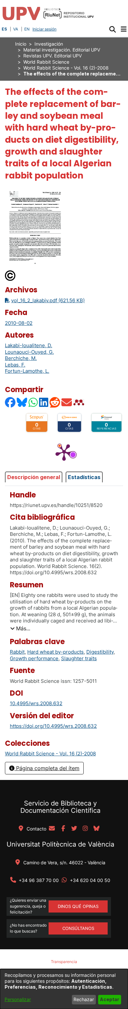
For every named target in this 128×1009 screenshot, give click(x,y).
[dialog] (64, 989)
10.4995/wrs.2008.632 (36, 703)
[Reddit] (55, 402)
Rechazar (84, 999)
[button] (112, 29)
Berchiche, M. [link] (21, 358)
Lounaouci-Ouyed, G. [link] (29, 352)
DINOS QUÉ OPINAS (78, 906)
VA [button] (15, 29)
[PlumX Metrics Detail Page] (64, 452)
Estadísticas (84, 477)
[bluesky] (96, 828)
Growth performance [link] (34, 658)
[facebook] (63, 828)
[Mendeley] (79, 402)
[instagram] (85, 828)
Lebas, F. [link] (15, 365)
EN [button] (27, 29)
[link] (50, 753)
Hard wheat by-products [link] (55, 652)
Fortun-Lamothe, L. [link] (27, 371)
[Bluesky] (22, 402)
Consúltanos (78, 928)
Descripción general (33, 477)
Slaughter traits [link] (79, 658)
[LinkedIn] (44, 402)
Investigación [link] (48, 44)
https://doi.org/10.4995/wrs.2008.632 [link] (53, 726)
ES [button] (4, 29)
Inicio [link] (20, 44)
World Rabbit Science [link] (46, 62)
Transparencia (64, 961)
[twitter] (74, 828)
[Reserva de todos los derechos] (10, 275)
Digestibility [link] (100, 652)
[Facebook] (10, 402)
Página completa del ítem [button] (46, 768)
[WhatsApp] (33, 402)
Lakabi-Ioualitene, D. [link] (28, 345)
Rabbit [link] (17, 652)
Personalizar (18, 999)
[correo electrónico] (51, 828)
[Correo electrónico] (67, 402)
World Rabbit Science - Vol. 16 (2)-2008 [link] (66, 68)
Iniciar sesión (45, 29)
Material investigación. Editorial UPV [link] (61, 50)
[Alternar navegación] (123, 29)
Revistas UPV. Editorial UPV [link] (52, 55)
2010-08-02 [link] (18, 323)
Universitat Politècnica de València (60, 844)
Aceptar (109, 999)
